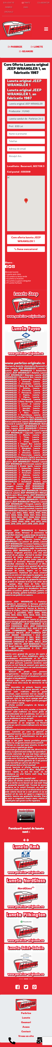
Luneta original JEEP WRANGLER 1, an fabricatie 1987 (24, 94)
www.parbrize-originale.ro (25, 363)
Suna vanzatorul (27, 249)
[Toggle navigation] (46, 29)
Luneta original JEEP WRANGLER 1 (24, 83)
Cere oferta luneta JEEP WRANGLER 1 (26, 239)
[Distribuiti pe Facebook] (6, 266)
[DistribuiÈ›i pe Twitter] (9, 266)
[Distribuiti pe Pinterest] (13, 266)
